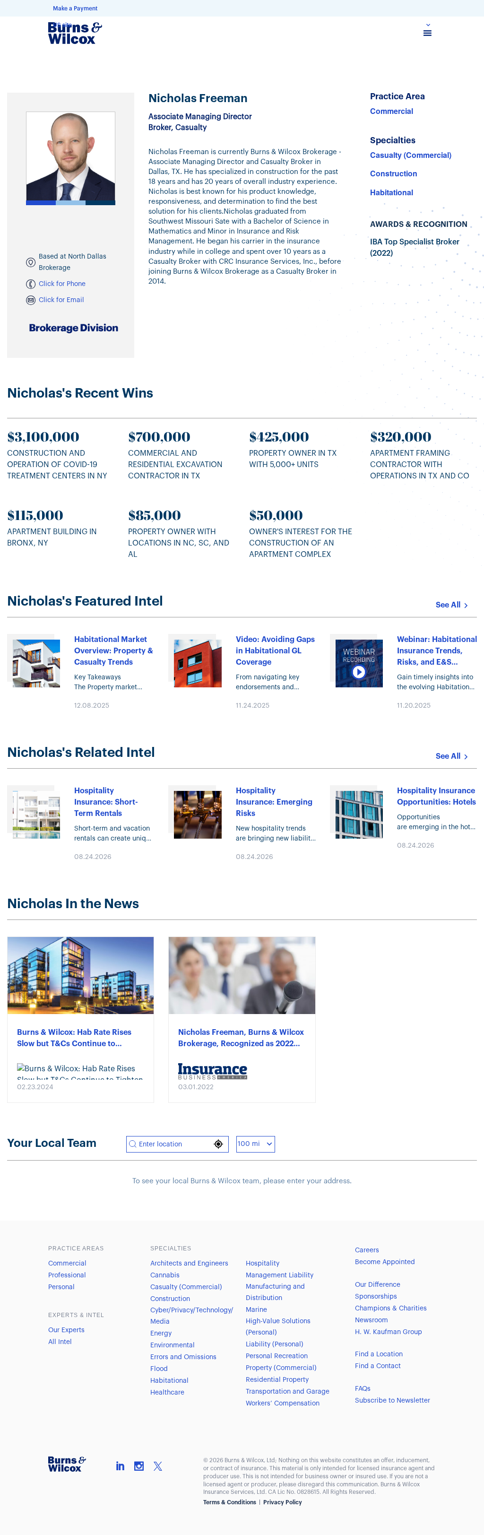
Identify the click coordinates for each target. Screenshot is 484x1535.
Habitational (391, 192)
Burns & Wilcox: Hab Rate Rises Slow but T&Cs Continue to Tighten (74, 1039)
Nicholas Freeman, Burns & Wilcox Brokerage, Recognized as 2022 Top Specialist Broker (241, 1039)
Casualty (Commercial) (410, 154)
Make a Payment (75, 8)
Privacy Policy (282, 1502)
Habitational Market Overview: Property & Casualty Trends (113, 651)
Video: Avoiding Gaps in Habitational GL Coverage (275, 651)
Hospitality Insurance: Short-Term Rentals (106, 802)
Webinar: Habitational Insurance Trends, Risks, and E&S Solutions (437, 652)
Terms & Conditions (229, 1502)
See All (448, 605)
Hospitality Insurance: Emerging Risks (274, 802)
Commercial (391, 110)
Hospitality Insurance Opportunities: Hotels (436, 796)
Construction (393, 173)
